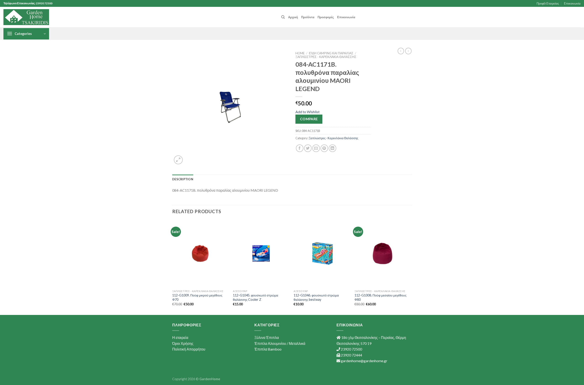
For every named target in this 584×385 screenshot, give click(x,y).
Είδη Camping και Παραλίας (331, 53)
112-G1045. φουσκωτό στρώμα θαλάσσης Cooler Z (255, 297)
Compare (309, 119)
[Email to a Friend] (316, 148)
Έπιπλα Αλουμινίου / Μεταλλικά (279, 343)
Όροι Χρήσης (182, 343)
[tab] (182, 179)
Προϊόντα (307, 17)
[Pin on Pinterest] (324, 148)
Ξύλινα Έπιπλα (266, 337)
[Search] (283, 17)
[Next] (410, 266)
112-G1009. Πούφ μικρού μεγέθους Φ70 (197, 297)
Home (300, 53)
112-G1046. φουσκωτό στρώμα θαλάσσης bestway (316, 297)
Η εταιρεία (180, 337)
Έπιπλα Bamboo (268, 349)
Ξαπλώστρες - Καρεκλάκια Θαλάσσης (325, 57)
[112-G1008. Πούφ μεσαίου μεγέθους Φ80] (383, 253)
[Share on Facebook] (299, 148)
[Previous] (172, 266)
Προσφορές (326, 17)
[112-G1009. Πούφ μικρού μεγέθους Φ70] (200, 253)
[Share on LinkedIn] (332, 148)
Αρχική (293, 17)
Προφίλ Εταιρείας (548, 3)
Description (182, 179)
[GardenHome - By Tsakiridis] (26, 17)
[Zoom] (178, 159)
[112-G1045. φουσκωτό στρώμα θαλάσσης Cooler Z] (261, 253)
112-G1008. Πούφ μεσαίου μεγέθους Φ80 (381, 297)
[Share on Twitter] (308, 148)
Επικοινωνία (572, 3)
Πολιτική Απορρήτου (188, 349)
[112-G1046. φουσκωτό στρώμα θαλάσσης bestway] (322, 253)
